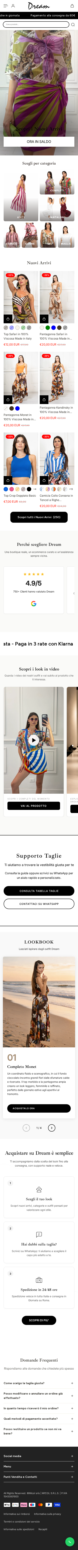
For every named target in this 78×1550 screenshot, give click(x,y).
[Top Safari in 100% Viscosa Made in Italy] (21, 297)
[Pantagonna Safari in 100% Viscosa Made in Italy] (57, 297)
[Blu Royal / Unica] (6, 489)
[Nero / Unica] (29, 327)
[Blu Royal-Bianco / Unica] (42, 489)
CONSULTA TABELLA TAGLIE (39, 890)
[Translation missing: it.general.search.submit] (73, 24)
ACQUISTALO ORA (24, 1108)
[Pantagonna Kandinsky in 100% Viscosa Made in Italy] (57, 378)
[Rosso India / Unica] (23, 489)
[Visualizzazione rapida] (8, 319)
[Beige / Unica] (17, 327)
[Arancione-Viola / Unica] (48, 489)
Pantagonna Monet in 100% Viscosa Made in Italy (19, 417)
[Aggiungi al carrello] (44, 399)
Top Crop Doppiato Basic (20, 495)
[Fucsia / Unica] (11, 489)
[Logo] (39, 6)
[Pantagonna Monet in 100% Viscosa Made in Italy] (21, 378)
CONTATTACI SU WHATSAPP (39, 903)
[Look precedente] (26, 1128)
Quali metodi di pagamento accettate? (31, 1418)
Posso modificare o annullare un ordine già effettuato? (33, 1396)
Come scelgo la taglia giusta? (24, 1383)
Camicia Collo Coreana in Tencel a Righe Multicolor (56, 498)
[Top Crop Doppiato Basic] (21, 458)
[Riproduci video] (33, 740)
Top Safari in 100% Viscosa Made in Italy (18, 336)
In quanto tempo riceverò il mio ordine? (31, 1408)
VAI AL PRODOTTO (34, 805)
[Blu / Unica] (11, 327)
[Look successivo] (51, 1128)
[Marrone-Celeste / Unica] (65, 489)
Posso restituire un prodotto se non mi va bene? (32, 1431)
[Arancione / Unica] (17, 489)
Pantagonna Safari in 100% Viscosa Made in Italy (55, 336)
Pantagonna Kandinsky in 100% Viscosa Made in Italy (56, 410)
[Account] (13, 6)
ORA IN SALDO (39, 141)
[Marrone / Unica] (6, 327)
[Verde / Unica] (23, 327)
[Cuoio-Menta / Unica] (53, 489)
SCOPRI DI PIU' (39, 1320)
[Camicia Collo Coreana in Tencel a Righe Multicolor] (57, 458)
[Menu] (5, 6)
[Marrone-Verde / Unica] (59, 489)
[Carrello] (72, 6)
